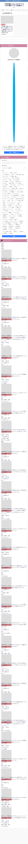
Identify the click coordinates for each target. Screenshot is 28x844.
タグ (3, 170)
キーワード (4, 160)
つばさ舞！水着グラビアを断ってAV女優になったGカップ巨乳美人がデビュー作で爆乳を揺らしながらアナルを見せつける (7, 29)
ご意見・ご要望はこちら (14, 152)
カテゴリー (4, 165)
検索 (14, 236)
